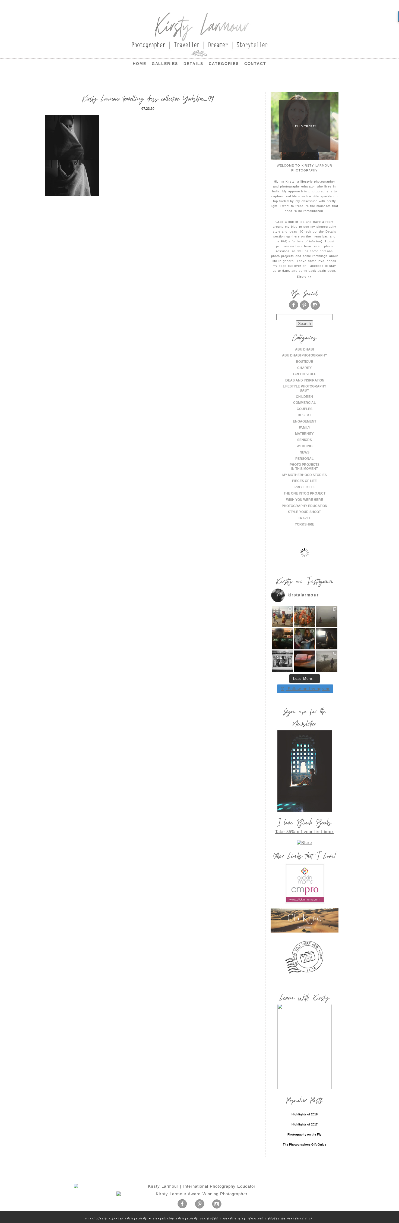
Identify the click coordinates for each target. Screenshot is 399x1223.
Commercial (304, 403)
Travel (304, 518)
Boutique (304, 362)
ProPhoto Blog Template (243, 1218)
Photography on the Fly (304, 1134)
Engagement (304, 421)
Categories (224, 63)
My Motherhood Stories (304, 475)
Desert (304, 415)
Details (193, 63)
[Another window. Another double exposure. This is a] (282, 661)
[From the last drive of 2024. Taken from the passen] (304, 661)
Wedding (304, 446)
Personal (304, 459)
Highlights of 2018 (305, 1114)
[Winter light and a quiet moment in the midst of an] (326, 638)
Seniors (304, 440)
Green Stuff (304, 374)
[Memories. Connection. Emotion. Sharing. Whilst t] (304, 638)
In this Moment (304, 469)
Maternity (304, 434)
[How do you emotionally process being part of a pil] (326, 616)
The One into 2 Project (304, 493)
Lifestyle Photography (304, 386)
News (304, 452)
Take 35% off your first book (304, 831)
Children (304, 397)
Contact (255, 63)
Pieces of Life (304, 481)
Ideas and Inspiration (304, 380)
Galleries (165, 63)
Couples (304, 409)
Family (304, 428)
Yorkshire (304, 524)
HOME (139, 63)
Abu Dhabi (304, 349)
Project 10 (304, 487)
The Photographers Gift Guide (304, 1144)
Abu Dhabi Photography (304, 355)
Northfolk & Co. (300, 1218)
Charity (304, 368)
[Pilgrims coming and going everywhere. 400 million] (282, 616)
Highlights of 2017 (305, 1124)
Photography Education (304, 506)
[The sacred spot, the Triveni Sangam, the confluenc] (304, 616)
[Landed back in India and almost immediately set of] (282, 638)
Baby (304, 390)
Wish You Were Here (304, 500)
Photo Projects (304, 465)
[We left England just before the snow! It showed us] (326, 661)
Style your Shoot (304, 512)
